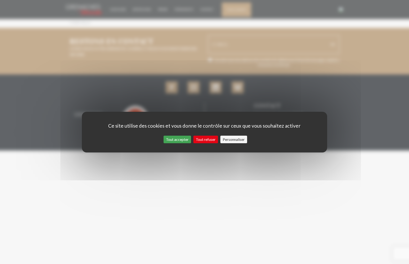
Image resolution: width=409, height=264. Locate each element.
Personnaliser (234, 139)
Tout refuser (206, 139)
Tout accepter (177, 139)
